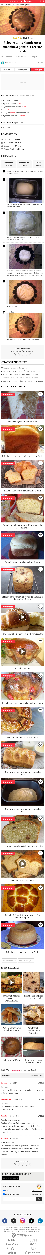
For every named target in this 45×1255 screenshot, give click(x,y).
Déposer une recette (10, 1178)
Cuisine (7, 1191)
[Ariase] (11, 1252)
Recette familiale (9, 960)
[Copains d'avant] (11, 1248)
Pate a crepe (8, 371)
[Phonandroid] (33, 1252)
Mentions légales (10, 1231)
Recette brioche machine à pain (15, 368)
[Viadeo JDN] (33, 1248)
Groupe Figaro (20, 1231)
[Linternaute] (11, 1244)
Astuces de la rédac (12, 1194)
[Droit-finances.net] (33, 1244)
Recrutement (35, 1227)
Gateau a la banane (10, 381)
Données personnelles (11, 1229)
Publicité (27, 1227)
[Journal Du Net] (33, 1240)
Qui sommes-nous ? (12, 1227)
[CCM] (11, 1240)
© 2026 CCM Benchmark (33, 1231)
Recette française (26, 960)
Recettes (8, 5)
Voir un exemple (37, 1191)
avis (30, 38)
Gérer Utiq (37, 1229)
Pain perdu (7, 374)
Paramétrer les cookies (26, 1229)
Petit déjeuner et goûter (21, 5)
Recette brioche (9, 378)
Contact (21, 1227)
